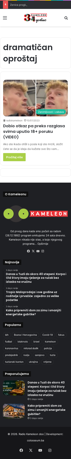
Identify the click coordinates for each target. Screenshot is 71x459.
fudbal (8, 341)
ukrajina (33, 361)
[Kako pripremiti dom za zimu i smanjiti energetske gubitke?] (14, 411)
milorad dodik (31, 348)
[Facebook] (28, 251)
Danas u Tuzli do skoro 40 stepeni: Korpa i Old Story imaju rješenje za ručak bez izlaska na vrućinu (47, 388)
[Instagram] (42, 251)
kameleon (50, 341)
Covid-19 (47, 334)
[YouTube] (38, 251)
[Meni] (5, 19)
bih (6, 334)
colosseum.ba (35, 440)
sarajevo (39, 355)
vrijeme (47, 361)
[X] (33, 251)
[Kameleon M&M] (35, 18)
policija (48, 348)
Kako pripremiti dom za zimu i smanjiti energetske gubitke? (46, 410)
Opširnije (42, 243)
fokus (61, 334)
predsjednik (11, 355)
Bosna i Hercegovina (25, 334)
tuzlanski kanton (14, 361)
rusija (26, 355)
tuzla (52, 355)
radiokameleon (14, 120)
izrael (36, 341)
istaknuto (23, 341)
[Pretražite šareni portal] (66, 19)
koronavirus (11, 348)
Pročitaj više (14, 157)
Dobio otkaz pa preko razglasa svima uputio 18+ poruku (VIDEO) (34, 131)
